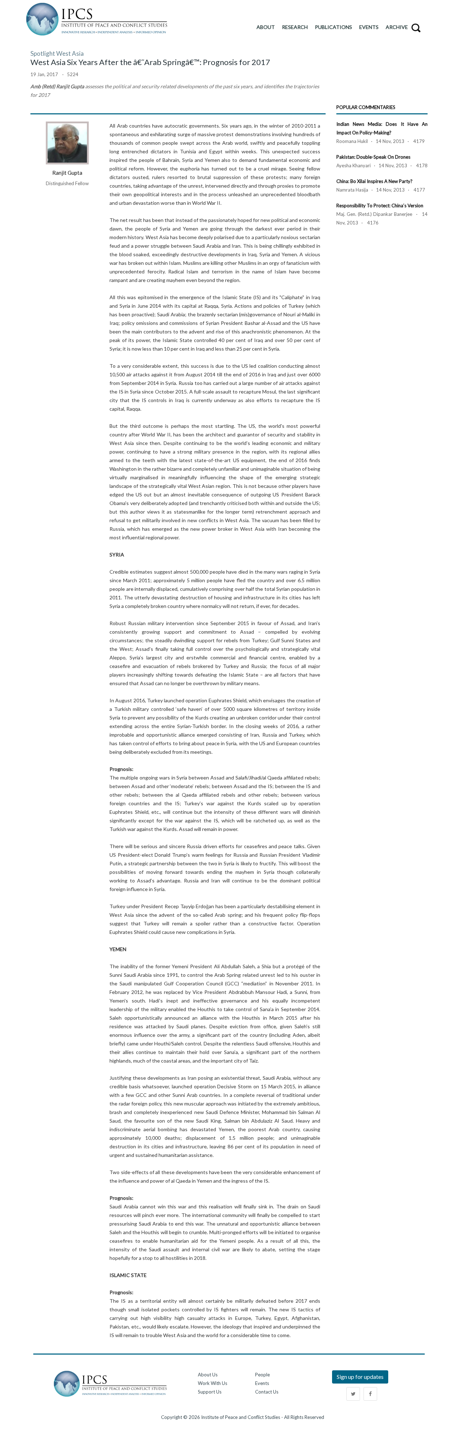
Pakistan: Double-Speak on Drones (373, 157)
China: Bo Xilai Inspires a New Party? (374, 181)
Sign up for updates (360, 1376)
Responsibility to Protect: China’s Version (379, 205)
